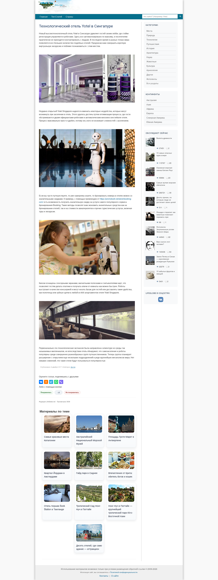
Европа (150, 113)
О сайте (115, 576)
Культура (150, 66)
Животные (151, 62)
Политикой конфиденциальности (123, 572)
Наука (149, 57)
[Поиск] (180, 16)
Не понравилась (72, 392)
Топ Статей (56, 16)
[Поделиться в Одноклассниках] (46, 382)
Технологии (151, 40)
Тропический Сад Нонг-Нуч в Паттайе (88, 507)
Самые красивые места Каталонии (56, 438)
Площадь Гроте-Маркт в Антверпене (121, 438)
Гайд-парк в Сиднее (86, 473)
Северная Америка (155, 118)
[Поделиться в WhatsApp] (56, 382)
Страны (69, 16)
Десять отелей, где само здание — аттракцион (89, 547)
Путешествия (152, 44)
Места (149, 31)
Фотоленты (151, 79)
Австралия (151, 100)
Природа (150, 35)
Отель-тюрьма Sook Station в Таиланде (54, 507)
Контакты (104, 576)
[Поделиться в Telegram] (51, 382)
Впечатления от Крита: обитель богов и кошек (120, 474)
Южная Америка (154, 122)
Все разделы (152, 83)
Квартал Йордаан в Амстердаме (54, 474)
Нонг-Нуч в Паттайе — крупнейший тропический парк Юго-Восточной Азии (120, 511)
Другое (73, 367)
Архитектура (152, 53)
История (150, 48)
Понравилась (46, 392)
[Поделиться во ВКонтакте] (41, 382)
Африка (150, 109)
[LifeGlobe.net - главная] (70, 7)
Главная (44, 16)
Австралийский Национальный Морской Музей (89, 440)
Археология (152, 70)
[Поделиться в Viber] (61, 382)
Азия (148, 105)
